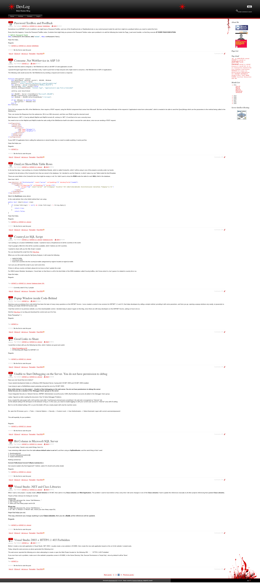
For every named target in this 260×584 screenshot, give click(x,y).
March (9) (238, 90)
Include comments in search (245, 11)
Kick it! (11, 53)
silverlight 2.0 (244, 74)
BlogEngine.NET (113, 580)
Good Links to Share (26, 339)
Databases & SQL (48, 239)
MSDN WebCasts (245, 72)
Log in (38, 16)
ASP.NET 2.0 (242, 60)
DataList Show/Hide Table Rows (33, 164)
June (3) (238, 86)
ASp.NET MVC (242, 66)
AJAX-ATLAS (240, 58)
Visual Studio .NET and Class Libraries (37, 487)
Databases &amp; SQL (38, 283)
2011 (238, 88)
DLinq (233, 69)
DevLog (23, 6)
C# (247, 66)
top (248, 580)
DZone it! (17, 53)
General (234, 71)
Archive (20, 16)
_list (235, 58)
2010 (235, 96)
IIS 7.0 (239, 70)
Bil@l (55, 26)
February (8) (239, 91)
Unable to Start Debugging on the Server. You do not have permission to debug (60, 374)
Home (12, 16)
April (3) (238, 88)
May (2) (238, 87)
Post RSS (40, 53)
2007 (235, 100)
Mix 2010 (238, 72)
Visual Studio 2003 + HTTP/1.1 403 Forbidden (42, 540)
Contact (29, 16)
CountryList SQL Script (28, 237)
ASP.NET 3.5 (242, 64)
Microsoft (234, 72)
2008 (235, 99)
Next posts (108, 575)
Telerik (243, 75)
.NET (233, 58)
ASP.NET (247, 58)
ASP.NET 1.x (25, 26)
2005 (235, 103)
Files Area (36, 252)
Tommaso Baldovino (137, 580)
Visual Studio (240, 77)
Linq (246, 70)
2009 (235, 97)
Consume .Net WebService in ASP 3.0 (37, 60)
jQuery (242, 70)
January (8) (239, 92)
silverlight (237, 74)
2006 (235, 102)
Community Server (238, 67)
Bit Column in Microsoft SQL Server (36, 441)
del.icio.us (24, 53)
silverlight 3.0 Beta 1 (236, 75)
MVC (233, 73)
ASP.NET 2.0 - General (36, 26)
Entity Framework (245, 69)
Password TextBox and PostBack (33, 23)
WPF (236, 78)
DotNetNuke (46, 26)
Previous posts (128, 575)
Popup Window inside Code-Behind (35, 298)
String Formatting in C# (19, 348)
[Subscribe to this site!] (249, 7)
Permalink (32, 53)
